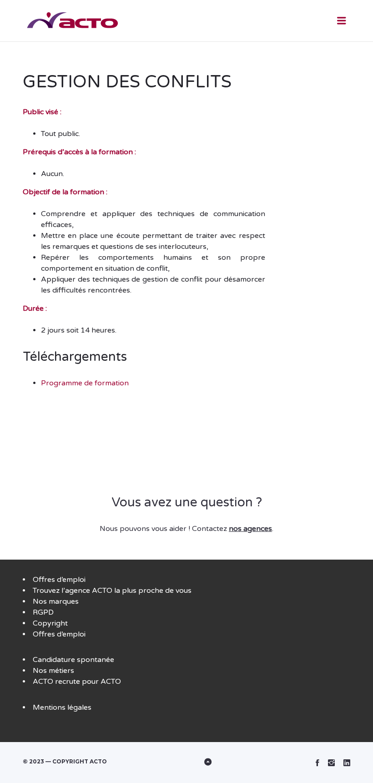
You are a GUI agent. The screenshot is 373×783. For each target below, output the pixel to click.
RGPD (43, 612)
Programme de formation (85, 383)
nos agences (250, 528)
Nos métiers (53, 670)
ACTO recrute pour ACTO (77, 681)
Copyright (50, 623)
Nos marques (56, 601)
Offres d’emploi (59, 579)
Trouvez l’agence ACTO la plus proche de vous (112, 590)
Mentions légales (62, 707)
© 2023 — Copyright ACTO (65, 761)
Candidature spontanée (73, 659)
